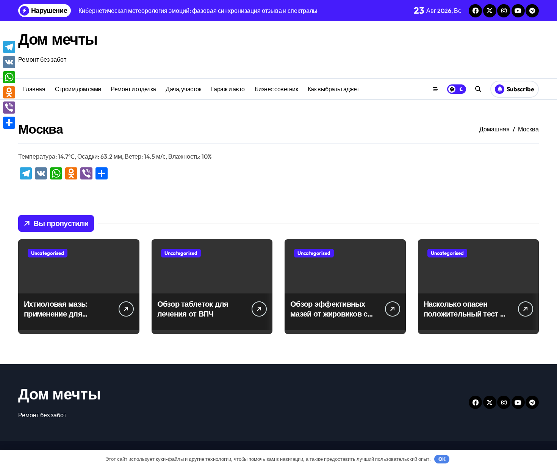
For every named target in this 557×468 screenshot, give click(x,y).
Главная (34, 89)
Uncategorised (47, 253)
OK (442, 459)
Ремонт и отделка (133, 89)
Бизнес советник (276, 89)
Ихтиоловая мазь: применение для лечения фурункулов (61, 313)
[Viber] (9, 107)
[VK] (9, 62)
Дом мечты (57, 39)
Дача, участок (183, 89)
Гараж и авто (228, 89)
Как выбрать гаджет (333, 89)
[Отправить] (9, 122)
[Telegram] (9, 47)
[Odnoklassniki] (9, 92)
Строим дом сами (78, 89)
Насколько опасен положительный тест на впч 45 (466, 313)
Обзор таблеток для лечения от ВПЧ (192, 308)
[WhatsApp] (9, 77)
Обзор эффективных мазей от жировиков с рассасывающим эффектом (329, 318)
